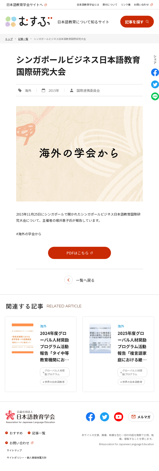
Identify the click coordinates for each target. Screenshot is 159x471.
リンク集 (126, 4)
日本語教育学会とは (88, 4)
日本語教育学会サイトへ (24, 4)
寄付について (109, 4)
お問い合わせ (141, 4)
